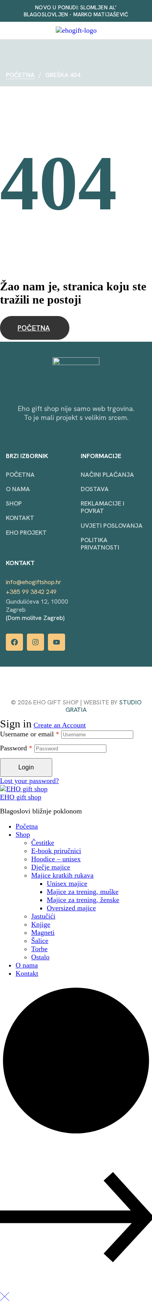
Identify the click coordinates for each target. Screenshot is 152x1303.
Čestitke (42, 842)
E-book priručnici (56, 851)
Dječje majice (50, 867)
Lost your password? (29, 781)
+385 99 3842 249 (31, 592)
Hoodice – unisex (56, 859)
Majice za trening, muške (82, 892)
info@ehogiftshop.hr (33, 582)
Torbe (39, 949)
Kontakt (27, 973)
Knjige (40, 924)
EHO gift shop (20, 797)
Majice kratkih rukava (62, 875)
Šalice (39, 941)
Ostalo (40, 957)
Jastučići (43, 916)
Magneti (43, 932)
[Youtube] (56, 642)
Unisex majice (67, 883)
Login (26, 767)
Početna (20, 75)
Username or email (29, 734)
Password (16, 748)
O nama (27, 965)
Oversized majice (71, 908)
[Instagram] (35, 642)
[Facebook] (14, 642)
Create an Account (60, 725)
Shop (23, 834)
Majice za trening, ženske (83, 900)
